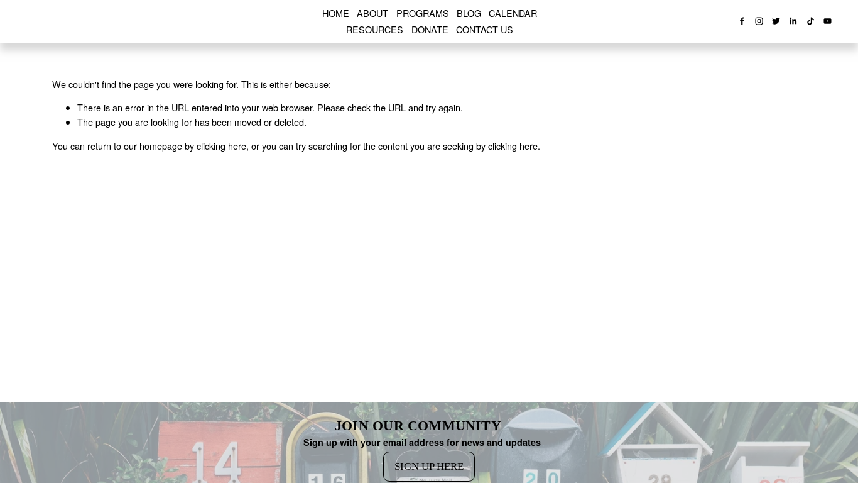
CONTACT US (484, 29)
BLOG (469, 12)
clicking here (221, 145)
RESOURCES (374, 29)
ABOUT (372, 12)
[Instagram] (759, 21)
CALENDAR (513, 12)
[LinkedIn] (793, 21)
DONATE (429, 29)
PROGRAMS (422, 12)
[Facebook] (742, 21)
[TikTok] (810, 21)
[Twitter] (776, 21)
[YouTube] (827, 21)
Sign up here (429, 466)
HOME (335, 12)
